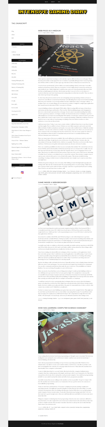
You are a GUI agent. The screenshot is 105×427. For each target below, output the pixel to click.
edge (39, 173)
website (40, 174)
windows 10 (52, 409)
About (53, 1)
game (71, 298)
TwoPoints (60, 423)
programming (75, 173)
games (46, 173)
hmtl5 (78, 298)
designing (88, 171)
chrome (77, 171)
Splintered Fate (16, 150)
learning (77, 407)
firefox (42, 173)
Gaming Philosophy (17, 80)
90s (12, 77)
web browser (88, 173)
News (13, 97)
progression (41, 409)
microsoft (58, 173)
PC (12, 101)
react (80, 173)
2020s (13, 70)
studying (46, 409)
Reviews (14, 107)
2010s (13, 67)
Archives (14, 52)
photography (69, 173)
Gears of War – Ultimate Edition (20, 140)
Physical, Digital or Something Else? (21, 147)
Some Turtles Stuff (16, 154)
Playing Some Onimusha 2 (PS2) (20, 127)
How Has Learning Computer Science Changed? (62, 308)
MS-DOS (14, 94)
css (81, 171)
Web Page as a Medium (49, 31)
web (83, 173)
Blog (46, 1)
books (59, 407)
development (67, 298)
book (56, 407)
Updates (14, 114)
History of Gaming (16, 87)
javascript (53, 173)
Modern (14, 90)
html (49, 173)
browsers (73, 171)
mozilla (63, 173)
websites (44, 174)
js (89, 298)
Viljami (52, 32)
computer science (65, 407)
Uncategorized (15, 111)
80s (12, 73)
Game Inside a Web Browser (52, 182)
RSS (59, 1)
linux (81, 407)
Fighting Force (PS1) (17, 144)
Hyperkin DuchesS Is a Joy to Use (20, 123)
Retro (13, 104)
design (83, 171)
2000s (13, 63)
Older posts (44, 415)
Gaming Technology (17, 84)
